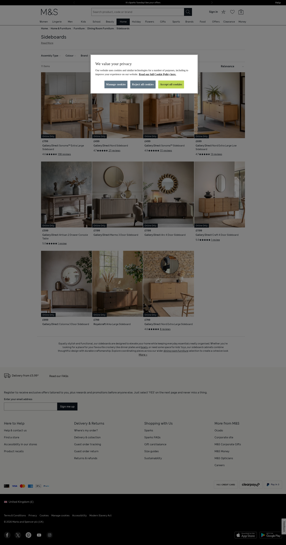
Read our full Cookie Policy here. (157, 74)
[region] (144, 74)
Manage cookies (116, 84)
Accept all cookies (171, 84)
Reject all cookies (143, 84)
